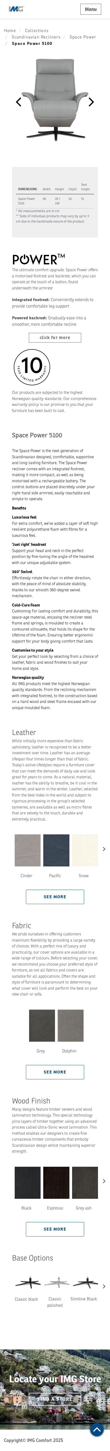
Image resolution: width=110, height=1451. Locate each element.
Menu (91, 9)
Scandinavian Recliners (36, 37)
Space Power (83, 37)
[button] (18, 101)
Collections (37, 30)
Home (10, 30)
